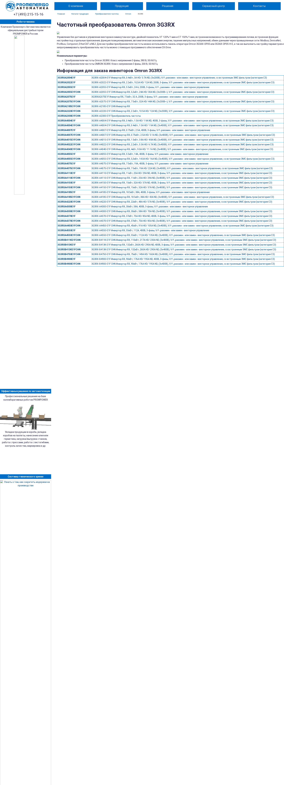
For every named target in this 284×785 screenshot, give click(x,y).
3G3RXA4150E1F (66, 182)
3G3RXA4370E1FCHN (69, 221)
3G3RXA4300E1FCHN (69, 211)
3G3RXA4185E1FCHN (69, 197)
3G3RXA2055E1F (66, 87)
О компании (75, 6)
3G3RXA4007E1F (66, 130)
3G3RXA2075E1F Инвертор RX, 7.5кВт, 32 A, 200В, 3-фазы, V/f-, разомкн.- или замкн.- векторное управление (149, 96)
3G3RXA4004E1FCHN (69, 125)
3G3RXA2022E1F (66, 82)
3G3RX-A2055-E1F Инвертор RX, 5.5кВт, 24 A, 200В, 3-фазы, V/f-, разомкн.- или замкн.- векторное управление (150, 87)
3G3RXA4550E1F (66, 230)
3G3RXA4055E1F (66, 154)
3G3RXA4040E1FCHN (69, 149)
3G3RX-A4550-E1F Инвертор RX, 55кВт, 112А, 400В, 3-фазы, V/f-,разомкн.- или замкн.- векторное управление (150, 230)
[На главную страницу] (27, 6)
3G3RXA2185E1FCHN (69, 106)
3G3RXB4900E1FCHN (69, 263)
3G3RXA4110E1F (66, 173)
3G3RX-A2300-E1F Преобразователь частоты (116, 116)
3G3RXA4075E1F (66, 163)
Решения (167, 6)
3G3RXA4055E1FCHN (69, 158)
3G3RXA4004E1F (66, 120)
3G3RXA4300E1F (66, 206)
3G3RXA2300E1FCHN (69, 116)
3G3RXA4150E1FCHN (69, 187)
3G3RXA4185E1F (66, 192)
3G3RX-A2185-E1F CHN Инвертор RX (110, 106)
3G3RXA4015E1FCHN (69, 139)
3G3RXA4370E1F (66, 216)
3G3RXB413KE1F (67, 244)
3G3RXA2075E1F (66, 96)
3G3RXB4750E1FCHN (69, 254)
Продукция (122, 6)
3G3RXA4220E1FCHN (69, 201)
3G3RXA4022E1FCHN (69, 144)
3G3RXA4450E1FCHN (69, 225)
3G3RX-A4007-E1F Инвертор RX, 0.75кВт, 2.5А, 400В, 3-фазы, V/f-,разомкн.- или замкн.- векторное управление (150, 130)
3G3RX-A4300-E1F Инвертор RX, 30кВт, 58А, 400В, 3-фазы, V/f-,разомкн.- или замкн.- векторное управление (149, 206)
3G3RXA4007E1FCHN (69, 135)
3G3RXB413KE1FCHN (69, 249)
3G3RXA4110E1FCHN (69, 178)
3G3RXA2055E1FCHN (69, 92)
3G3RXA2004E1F (66, 77)
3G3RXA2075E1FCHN (69, 101)
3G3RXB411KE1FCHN (69, 240)
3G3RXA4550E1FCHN (69, 235)
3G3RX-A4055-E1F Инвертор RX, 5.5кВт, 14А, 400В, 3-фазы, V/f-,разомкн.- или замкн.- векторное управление (149, 154)
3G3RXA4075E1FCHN (69, 168)
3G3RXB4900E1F (66, 259)
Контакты (259, 6)
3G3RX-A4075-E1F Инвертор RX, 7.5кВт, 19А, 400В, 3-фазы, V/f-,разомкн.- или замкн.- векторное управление (149, 163)
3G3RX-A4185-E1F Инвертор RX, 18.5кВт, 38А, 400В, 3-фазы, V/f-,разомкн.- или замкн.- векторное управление (150, 192)
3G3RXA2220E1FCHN (69, 111)
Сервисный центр (213, 6)
